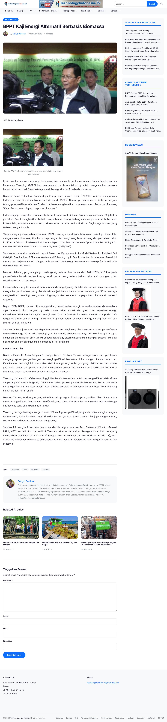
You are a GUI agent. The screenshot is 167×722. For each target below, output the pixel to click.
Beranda (9, 11)
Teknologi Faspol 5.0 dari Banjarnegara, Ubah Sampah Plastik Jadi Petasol (99, 543)
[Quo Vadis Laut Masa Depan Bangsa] (142, 178)
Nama (6, 616)
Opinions (130, 214)
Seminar (46, 469)
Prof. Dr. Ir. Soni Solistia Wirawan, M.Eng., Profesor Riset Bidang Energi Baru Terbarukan (143, 318)
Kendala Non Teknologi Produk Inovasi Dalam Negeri (141, 224)
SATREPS (34, 469)
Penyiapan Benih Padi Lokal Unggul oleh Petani (142, 247)
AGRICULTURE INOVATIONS (140, 22)
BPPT (25, 469)
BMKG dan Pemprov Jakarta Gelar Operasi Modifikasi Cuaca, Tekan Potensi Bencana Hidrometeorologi (143, 129)
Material (151, 718)
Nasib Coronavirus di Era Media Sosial (141, 240)
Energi (20, 11)
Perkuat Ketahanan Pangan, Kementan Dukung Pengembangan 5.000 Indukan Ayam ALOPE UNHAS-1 (142, 67)
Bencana (114, 11)
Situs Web (7, 641)
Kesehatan (85, 11)
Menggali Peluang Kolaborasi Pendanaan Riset (142, 256)
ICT (31, 11)
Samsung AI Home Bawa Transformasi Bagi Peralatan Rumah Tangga (141, 370)
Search (152, 4)
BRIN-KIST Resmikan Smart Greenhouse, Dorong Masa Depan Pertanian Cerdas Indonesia (142, 41)
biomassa (15, 469)
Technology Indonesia (19, 718)
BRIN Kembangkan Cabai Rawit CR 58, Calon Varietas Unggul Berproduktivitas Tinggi (142, 50)
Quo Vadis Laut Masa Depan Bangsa (141, 153)
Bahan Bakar (11, 20)
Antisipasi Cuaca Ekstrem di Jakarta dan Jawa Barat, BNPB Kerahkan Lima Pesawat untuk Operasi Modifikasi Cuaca (142, 121)
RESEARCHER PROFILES (138, 271)
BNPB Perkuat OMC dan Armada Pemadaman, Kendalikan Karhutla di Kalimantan (140, 95)
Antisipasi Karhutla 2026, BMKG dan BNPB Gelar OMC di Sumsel (141, 103)
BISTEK (161, 718)
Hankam (100, 11)
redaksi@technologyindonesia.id (103, 682)
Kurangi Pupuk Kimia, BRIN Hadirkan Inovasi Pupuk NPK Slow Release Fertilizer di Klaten (140, 58)
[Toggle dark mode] (161, 4)
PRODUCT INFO (133, 361)
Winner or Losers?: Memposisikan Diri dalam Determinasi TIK (141, 232)
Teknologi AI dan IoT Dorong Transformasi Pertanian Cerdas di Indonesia (139, 32)
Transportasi (69, 11)
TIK (76, 718)
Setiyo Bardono (19, 34)
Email (6, 628)
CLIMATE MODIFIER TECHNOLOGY (136, 83)
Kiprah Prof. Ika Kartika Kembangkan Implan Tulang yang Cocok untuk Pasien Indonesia (142, 281)
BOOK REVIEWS (134, 145)
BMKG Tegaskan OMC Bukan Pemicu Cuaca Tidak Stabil (141, 111)
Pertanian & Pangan (48, 11)
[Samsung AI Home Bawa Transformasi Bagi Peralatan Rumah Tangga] (142, 392)
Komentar (8, 580)
